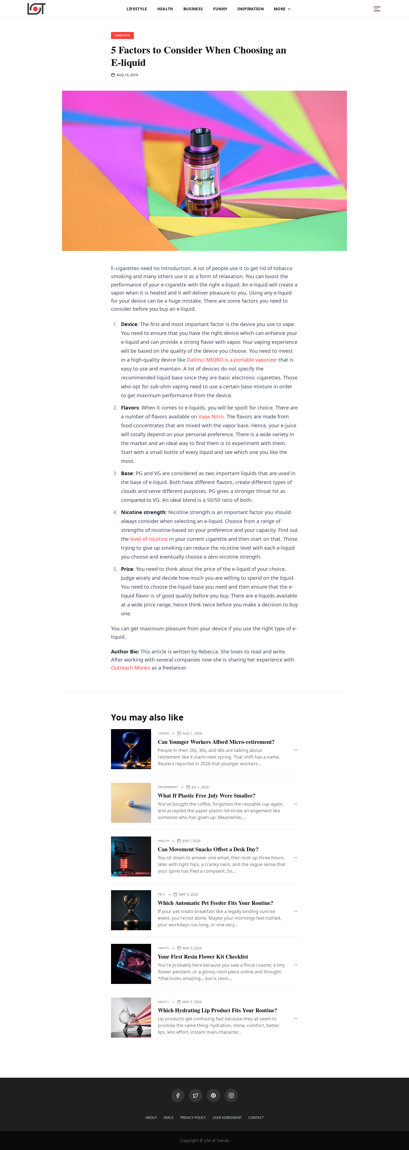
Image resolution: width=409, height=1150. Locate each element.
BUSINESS (193, 8)
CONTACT (256, 1118)
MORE (279, 8)
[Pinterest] (213, 1095)
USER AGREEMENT (227, 1118)
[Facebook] (177, 1095)
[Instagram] (231, 1095)
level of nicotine (149, 538)
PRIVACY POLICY (193, 1118)
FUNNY (220, 8)
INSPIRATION (250, 8)
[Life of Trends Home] (36, 9)
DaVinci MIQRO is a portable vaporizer (232, 359)
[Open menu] (377, 8)
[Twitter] (195, 1095)
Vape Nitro (211, 416)
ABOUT (151, 1118)
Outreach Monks (130, 667)
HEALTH (165, 8)
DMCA (169, 1118)
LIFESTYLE (137, 8)
